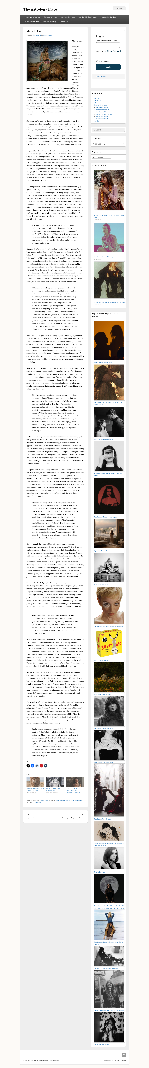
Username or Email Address (106, 40)
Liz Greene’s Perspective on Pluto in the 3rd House (108, 475)
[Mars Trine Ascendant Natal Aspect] (55, 782)
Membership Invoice (68, 17)
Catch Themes (121, 1060)
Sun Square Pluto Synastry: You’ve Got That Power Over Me (108, 403)
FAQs (95, 103)
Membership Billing (49, 21)
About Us (96, 98)
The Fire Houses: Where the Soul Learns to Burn (109, 302)
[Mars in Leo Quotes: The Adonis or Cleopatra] (35, 782)
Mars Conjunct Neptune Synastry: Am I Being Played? (108, 943)
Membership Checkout (108, 17)
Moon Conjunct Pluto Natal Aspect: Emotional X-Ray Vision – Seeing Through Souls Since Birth (109, 907)
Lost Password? (101, 76)
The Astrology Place (40, 9)
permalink (38, 802)
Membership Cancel (32, 21)
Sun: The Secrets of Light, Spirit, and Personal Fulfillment (73, 790)
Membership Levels (50, 17)
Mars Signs (44, 800)
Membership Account (32, 17)
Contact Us (64, 21)
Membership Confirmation (88, 17)
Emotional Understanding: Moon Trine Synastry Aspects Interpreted (109, 844)
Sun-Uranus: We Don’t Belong (103, 257)
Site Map (96, 121)
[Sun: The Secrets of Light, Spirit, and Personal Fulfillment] (75, 782)
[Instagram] (124, 1055)
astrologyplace (47, 35)
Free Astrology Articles (63, 800)
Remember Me (104, 61)
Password (99, 51)
